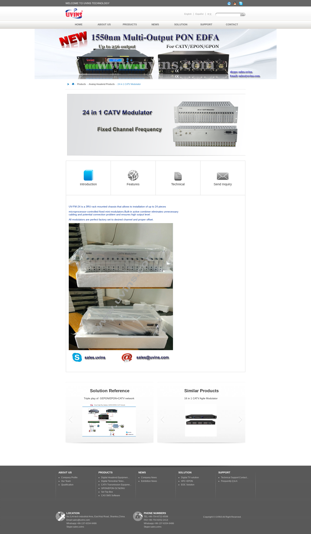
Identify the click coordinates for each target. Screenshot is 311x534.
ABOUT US (104, 24)
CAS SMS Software (110, 495)
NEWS (155, 24)
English (188, 14)
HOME (78, 24)
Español (199, 14)
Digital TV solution (190, 477)
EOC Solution (187, 484)
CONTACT (232, 24)
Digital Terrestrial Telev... (113, 481)
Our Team (66, 481)
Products (81, 84)
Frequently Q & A (229, 481)
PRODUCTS (130, 24)
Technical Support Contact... (234, 477)
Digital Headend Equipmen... (115, 477)
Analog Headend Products (102, 84)
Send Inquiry (223, 184)
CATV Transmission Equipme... (116, 484)
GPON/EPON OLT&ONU (113, 488)
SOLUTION (180, 24)
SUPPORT (206, 24)
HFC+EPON (187, 481)
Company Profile (69, 477)
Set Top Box (107, 492)
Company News (149, 477)
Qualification (67, 484)
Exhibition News (149, 481)
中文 (209, 14)
